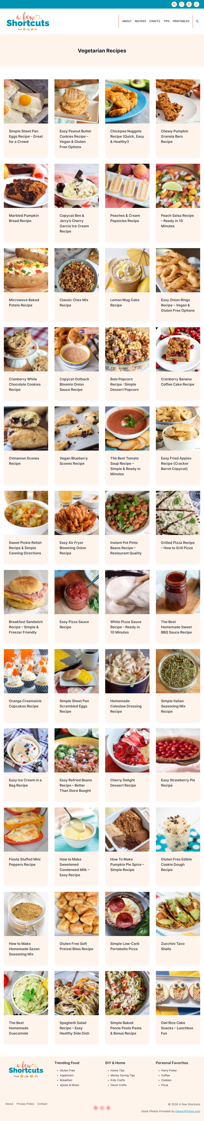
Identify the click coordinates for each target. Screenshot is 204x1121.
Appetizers (67, 1075)
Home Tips (117, 1070)
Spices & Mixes (69, 1085)
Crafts (154, 21)
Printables (181, 21)
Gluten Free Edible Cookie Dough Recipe (176, 864)
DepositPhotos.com (187, 1111)
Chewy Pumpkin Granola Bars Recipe (174, 136)
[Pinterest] (189, 4)
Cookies (166, 1080)
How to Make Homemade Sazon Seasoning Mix (24, 949)
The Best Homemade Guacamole (18, 1028)
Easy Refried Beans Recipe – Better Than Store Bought (76, 785)
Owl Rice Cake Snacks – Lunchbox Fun (177, 1028)
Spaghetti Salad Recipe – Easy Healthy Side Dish (74, 1028)
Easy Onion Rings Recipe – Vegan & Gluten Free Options (178, 305)
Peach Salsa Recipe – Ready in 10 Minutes (177, 220)
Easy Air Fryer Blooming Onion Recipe (73, 548)
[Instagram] (181, 4)
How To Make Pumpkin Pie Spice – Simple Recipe (127, 864)
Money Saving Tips (123, 1075)
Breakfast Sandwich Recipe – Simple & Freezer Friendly (26, 627)
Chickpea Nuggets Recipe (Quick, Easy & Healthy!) (127, 136)
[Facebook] (174, 4)
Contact (42, 1103)
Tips (167, 21)
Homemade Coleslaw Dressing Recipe (126, 706)
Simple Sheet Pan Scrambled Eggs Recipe (74, 706)
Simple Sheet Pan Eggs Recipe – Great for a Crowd (26, 136)
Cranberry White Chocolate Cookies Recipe (25, 384)
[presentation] (26, 101)
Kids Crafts (118, 1080)
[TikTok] (196, 4)
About (127, 21)
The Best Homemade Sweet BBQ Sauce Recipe (176, 627)
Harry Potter (169, 1070)
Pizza (164, 1085)
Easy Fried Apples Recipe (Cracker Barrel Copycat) (176, 463)
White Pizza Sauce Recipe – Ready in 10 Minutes (125, 627)
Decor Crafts (119, 1085)
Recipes (140, 21)
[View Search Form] (197, 21)
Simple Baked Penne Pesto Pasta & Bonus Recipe (126, 1028)
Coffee (165, 1075)
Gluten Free (67, 1070)
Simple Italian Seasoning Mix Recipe (173, 706)
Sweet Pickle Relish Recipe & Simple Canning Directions (25, 548)
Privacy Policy (25, 1103)
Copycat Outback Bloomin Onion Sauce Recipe (74, 384)
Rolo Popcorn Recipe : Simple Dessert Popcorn (124, 384)
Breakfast (66, 1080)
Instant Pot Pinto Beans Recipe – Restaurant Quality (126, 548)
